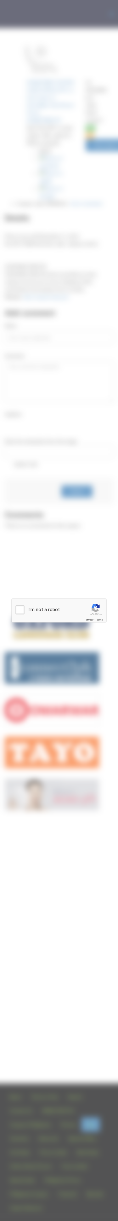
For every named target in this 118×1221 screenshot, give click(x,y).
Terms (99, 619)
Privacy (89, 619)
